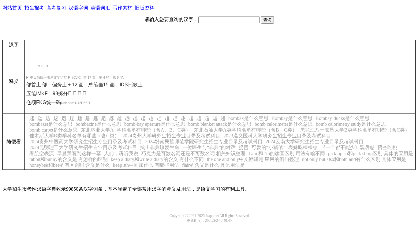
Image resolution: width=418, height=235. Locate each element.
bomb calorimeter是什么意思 (284, 124)
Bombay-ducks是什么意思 (342, 118)
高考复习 (56, 7)
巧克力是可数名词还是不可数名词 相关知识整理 (193, 153)
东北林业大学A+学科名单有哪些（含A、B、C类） (136, 129)
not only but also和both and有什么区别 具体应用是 (354, 159)
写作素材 (122, 7)
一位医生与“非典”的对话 (209, 147)
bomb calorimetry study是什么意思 (351, 124)
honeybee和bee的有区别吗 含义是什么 (69, 165)
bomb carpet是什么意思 (53, 129)
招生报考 (34, 7)
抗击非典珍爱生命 (159, 147)
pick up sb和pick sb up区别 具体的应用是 (370, 153)
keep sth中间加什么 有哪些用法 (146, 165)
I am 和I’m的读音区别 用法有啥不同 (286, 153)
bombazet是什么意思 (51, 124)
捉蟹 (243, 147)
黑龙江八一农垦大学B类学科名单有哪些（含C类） (355, 129)
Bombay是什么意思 (291, 118)
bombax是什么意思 (248, 118)
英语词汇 (100, 7)
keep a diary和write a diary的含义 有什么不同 (157, 159)
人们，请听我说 (121, 153)
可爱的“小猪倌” (268, 147)
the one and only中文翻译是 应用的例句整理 (253, 159)
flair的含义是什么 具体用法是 (213, 165)
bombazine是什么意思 (98, 124)
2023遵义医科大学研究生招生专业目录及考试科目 (277, 135)
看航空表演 (41, 153)
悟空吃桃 (387, 147)
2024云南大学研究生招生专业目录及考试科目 (315, 141)
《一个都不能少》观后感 (348, 147)
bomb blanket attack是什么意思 (220, 124)
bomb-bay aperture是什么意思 (154, 124)
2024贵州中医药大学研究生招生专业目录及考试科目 (85, 141)
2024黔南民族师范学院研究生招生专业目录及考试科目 (204, 141)
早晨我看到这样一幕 (79, 153)
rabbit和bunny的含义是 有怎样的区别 (68, 159)
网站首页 (12, 7)
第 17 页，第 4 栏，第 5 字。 (78, 77)
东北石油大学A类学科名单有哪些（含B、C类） (245, 129)
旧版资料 (144, 7)
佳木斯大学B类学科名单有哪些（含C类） (74, 135)
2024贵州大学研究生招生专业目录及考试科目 (171, 135)
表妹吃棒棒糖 (303, 147)
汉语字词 (78, 7)
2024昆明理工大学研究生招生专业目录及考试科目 (83, 147)
